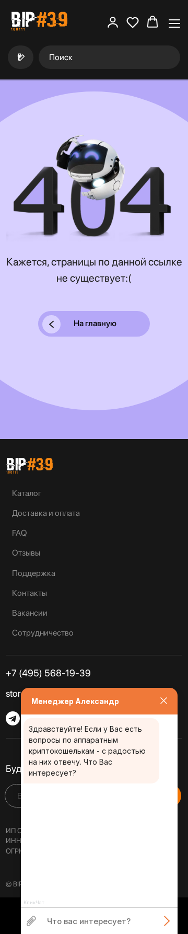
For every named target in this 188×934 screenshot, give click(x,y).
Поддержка (33, 573)
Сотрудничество (43, 633)
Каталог (27, 493)
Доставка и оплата (46, 513)
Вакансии (30, 613)
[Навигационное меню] (174, 22)
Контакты (29, 593)
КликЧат (34, 902)
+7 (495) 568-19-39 (48, 672)
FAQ (19, 533)
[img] (29, 466)
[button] (113, 22)
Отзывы (26, 553)
